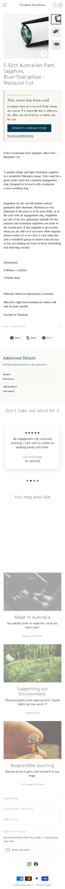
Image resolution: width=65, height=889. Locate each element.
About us (11, 819)
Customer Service (18, 808)
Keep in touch (15, 831)
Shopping (11, 798)
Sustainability (32, 712)
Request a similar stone (29, 128)
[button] (60, 5)
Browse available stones (20, 136)
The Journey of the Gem (32, 784)
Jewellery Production (32, 635)
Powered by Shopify (43, 885)
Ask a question (14, 326)
